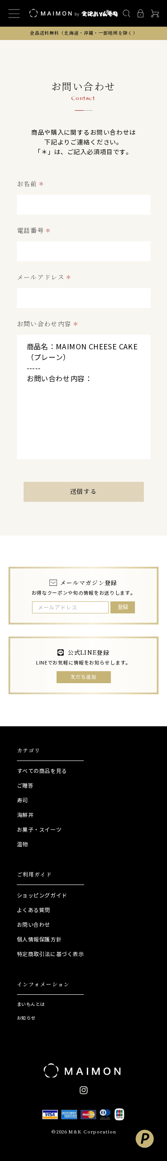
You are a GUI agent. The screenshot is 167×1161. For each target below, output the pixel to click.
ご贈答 (25, 785)
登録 (123, 607)
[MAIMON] (84, 1071)
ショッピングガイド (42, 895)
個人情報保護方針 (39, 939)
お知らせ (26, 1018)
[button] (126, 13)
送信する (84, 492)
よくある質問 (34, 910)
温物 (22, 844)
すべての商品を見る (42, 771)
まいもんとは (31, 1004)
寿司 (22, 800)
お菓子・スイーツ (39, 829)
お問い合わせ (34, 924)
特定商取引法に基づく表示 (50, 954)
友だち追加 (83, 677)
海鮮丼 (25, 815)
